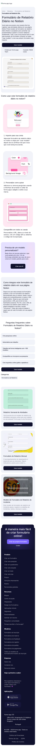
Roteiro (6, 584)
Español (19, 710)
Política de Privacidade (16, 735)
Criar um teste (8, 571)
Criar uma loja (8, 574)
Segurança (7, 611)
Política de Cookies (18, 742)
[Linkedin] (5, 677)
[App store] (13, 697)
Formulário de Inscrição (11, 632)
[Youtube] (16, 677)
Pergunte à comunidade (11, 621)
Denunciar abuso (9, 668)
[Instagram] (9, 677)
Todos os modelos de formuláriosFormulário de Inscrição (15, 652)
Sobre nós (7, 662)
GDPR (23, 738)
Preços (6, 577)
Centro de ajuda (9, 598)
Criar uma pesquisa (10, 561)
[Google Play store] (13, 705)
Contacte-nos (8, 665)
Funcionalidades (9, 614)
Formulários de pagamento (12, 648)
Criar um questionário (11, 564)
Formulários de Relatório (9, 378)
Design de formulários (11, 605)
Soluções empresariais (11, 580)
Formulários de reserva (11, 636)
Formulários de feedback (12, 639)
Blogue (6, 595)
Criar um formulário (10, 558)
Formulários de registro (11, 642)
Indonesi (19, 713)
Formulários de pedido (11, 645)
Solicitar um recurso (10, 618)
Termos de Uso (13, 738)
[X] (13, 677)
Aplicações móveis (10, 608)
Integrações (8, 602)
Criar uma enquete (10, 568)
